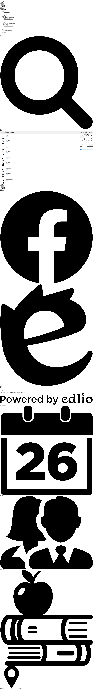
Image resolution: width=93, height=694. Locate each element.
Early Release (8, 135)
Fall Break (8, 140)
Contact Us (4, 390)
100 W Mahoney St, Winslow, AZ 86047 (6, 392)
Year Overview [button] (85, 132)
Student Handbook (7, 24)
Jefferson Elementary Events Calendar (10, 22)
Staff (5, 14)
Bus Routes (6, 21)
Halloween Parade (9, 179)
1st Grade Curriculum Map (8, 18)
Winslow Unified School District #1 (9, 33)
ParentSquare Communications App (9, 23)
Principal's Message (7, 12)
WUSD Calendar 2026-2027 (8, 26)
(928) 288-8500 (18, 392)
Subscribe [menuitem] (90, 132)
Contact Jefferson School (8, 30)
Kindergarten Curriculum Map (9, 17)
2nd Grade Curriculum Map (8, 19)
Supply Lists (6, 25)
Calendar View (90, 146)
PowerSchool (6, 28)
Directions (20, 688)
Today (81, 146)
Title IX (5, 15)
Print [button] (81, 132)
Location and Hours (7, 13)
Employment (4, 389)
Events (82, 149)
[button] (3, 11)
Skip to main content (3, 0)
